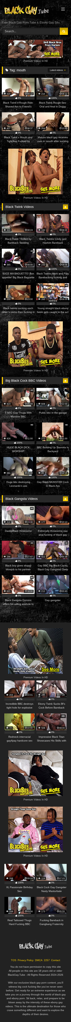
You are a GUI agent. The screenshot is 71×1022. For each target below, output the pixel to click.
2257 (47, 960)
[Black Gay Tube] (29, 11)
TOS (13, 960)
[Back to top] (60, 1011)
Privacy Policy (25, 960)
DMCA (38, 960)
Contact (55, 960)
